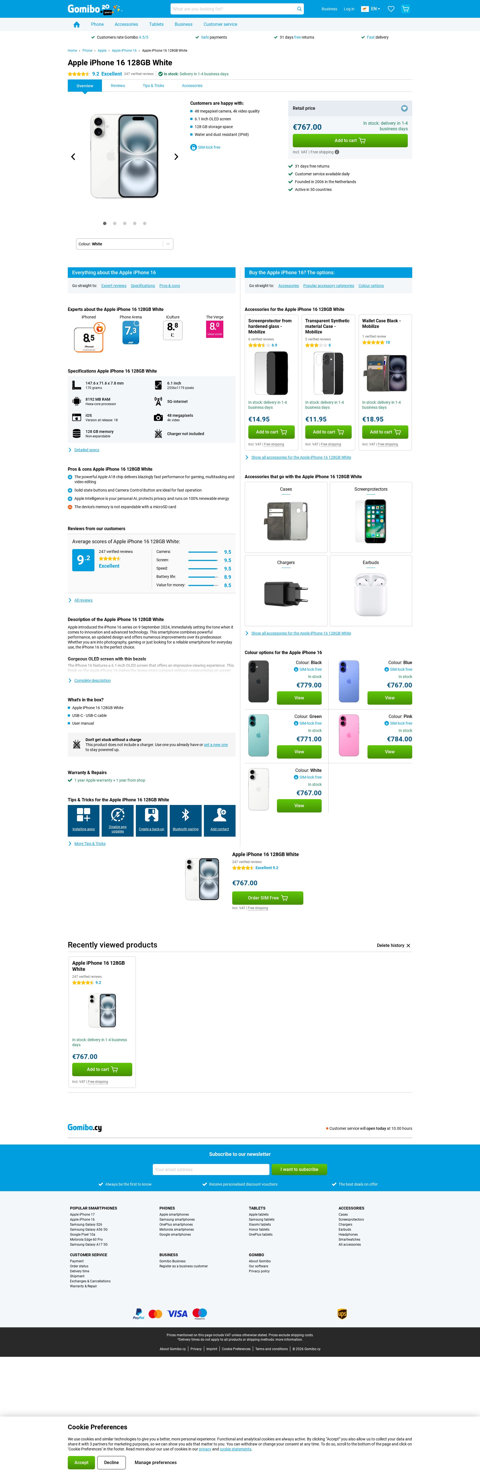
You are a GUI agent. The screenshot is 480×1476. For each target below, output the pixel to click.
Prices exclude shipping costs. (291, 1335)
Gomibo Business (172, 1261)
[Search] (299, 8)
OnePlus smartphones (176, 1224)
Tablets (156, 24)
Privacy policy (259, 1271)
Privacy (196, 1349)
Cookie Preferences (236, 1349)
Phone (97, 24)
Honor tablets (259, 1229)
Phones (167, 1208)
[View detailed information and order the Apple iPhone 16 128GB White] (258, 789)
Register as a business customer (183, 1266)
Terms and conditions (271, 1349)
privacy (205, 1449)
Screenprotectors (351, 1219)
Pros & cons (169, 285)
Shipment (77, 1276)
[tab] (104, 223)
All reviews (83, 600)
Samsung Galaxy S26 (86, 1224)
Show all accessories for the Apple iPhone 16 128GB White (301, 457)
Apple (102, 51)
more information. (289, 1340)
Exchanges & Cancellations (90, 1281)
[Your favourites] (391, 9)
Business (183, 24)
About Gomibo (260, 1261)
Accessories (126, 24)
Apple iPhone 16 (124, 51)
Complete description (92, 680)
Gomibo (256, 1255)
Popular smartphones (93, 1208)
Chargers (345, 1224)
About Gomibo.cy (173, 1349)
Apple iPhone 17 (82, 1214)
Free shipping (274, 444)
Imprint (211, 1349)
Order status (79, 1266)
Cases (343, 1214)
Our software (258, 1266)
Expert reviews (113, 285)
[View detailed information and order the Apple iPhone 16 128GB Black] (258, 681)
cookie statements (235, 1449)
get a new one (216, 744)
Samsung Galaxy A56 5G (89, 1229)
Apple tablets (259, 1214)
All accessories (350, 1244)
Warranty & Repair (83, 1286)
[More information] (337, 152)
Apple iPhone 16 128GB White (164, 51)
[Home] (77, 24)
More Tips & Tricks (90, 843)
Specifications (143, 285)
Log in (349, 9)
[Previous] (73, 156)
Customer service (220, 24)
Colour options (371, 285)
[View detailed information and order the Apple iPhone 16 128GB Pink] (349, 735)
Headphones (348, 1234)
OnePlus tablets (260, 1234)
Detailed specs (86, 450)
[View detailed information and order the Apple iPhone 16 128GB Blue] (349, 681)
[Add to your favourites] (404, 108)
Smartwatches (349, 1239)
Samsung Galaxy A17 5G (89, 1244)
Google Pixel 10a (82, 1234)
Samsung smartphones (177, 1219)
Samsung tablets (261, 1219)
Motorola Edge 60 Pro (86, 1239)
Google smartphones (175, 1234)
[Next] (175, 156)
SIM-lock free (209, 147)
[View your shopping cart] (405, 9)
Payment (77, 1261)
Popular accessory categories (328, 285)
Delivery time (79, 1271)
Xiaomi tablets (260, 1224)
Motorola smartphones (176, 1229)
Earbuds (345, 1229)
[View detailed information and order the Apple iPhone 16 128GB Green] (258, 735)
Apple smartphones (174, 1214)
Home (72, 51)
